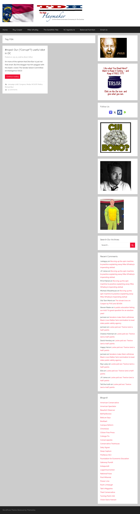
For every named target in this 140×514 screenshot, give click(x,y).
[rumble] (124, 112)
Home (5, 30)
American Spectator (108, 406)
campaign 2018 (13, 84)
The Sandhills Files (51, 30)
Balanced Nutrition (87, 30)
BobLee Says (105, 418)
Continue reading (12, 77)
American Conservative (109, 403)
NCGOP (34, 84)
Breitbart (103, 421)
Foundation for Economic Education (114, 459)
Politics (40, 84)
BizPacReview (106, 414)
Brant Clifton (28, 57)
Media (29, 84)
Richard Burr (9, 87)
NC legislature (69, 30)
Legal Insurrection (107, 470)
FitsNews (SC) (105, 455)
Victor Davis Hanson (108, 500)
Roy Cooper (17, 30)
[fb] (119, 112)
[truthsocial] (111, 112)
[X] (115, 112)
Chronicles (104, 429)
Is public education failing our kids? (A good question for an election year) (117, 310)
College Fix (104, 436)
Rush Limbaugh (106, 485)
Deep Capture (105, 451)
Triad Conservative (107, 492)
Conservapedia (106, 440)
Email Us (103, 30)
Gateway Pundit (106, 462)
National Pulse (106, 474)
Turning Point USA (107, 496)
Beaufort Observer (107, 410)
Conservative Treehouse (110, 444)
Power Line (104, 481)
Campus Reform (106, 425)
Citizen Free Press (107, 432)
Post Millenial (105, 477)
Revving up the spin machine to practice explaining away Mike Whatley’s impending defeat (117, 264)
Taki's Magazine (106, 489)
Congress (22, 84)
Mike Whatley (32, 30)
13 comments (12, 90)
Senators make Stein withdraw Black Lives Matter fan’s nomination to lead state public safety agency (117, 320)
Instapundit (104, 466)
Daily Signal (105, 447)
